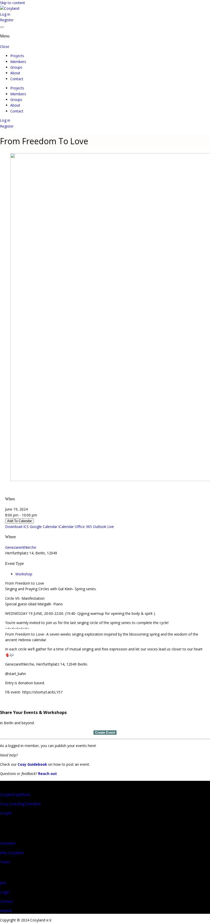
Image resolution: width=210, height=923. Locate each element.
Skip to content (12, 2)
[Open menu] (2, 27)
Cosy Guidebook (32, 764)
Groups (16, 67)
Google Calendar (43, 526)
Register (7, 19)
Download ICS (17, 526)
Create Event (105, 732)
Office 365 (83, 526)
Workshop (23, 574)
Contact (16, 78)
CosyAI (6, 813)
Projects (17, 55)
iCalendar (66, 526)
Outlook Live (103, 526)
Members (18, 61)
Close (4, 46)
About (15, 72)
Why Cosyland (11, 852)
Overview (7, 843)
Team (5, 861)
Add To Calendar (19, 521)
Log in (5, 14)
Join (3, 882)
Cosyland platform (15, 794)
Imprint (6, 910)
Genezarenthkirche (20, 547)
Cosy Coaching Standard (20, 803)
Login (4, 892)
